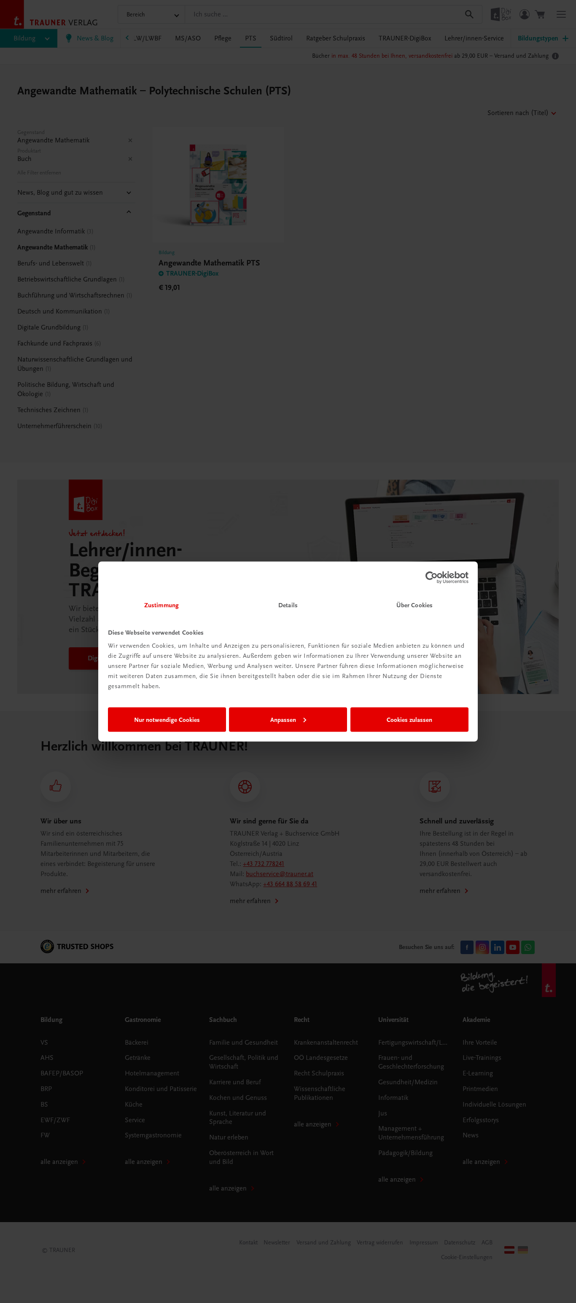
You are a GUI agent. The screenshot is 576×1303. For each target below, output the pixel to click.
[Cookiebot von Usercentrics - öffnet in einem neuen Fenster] (431, 577)
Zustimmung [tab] (161, 605)
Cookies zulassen (409, 719)
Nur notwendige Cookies (167, 719)
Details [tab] (288, 605)
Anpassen (283, 719)
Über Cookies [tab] (414, 605)
